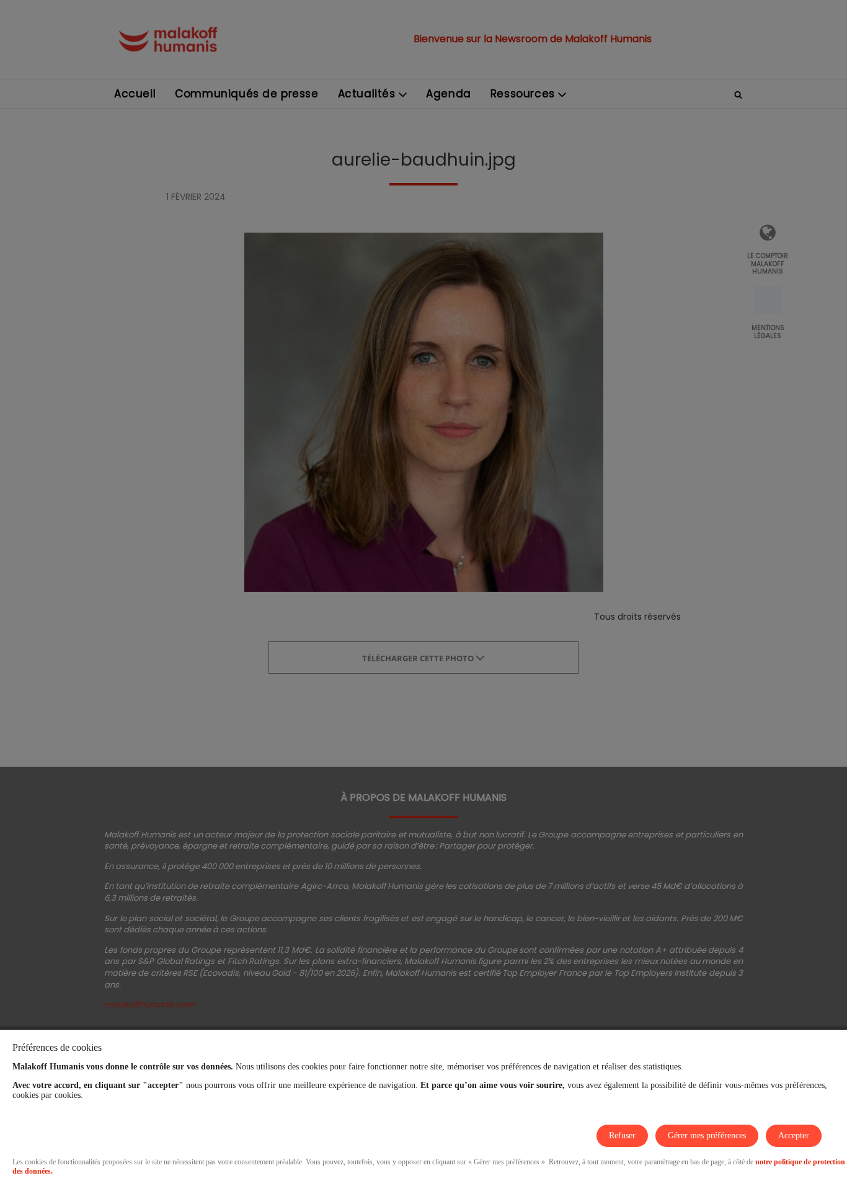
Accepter (793, 1135)
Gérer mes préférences (707, 1135)
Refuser (622, 1135)
